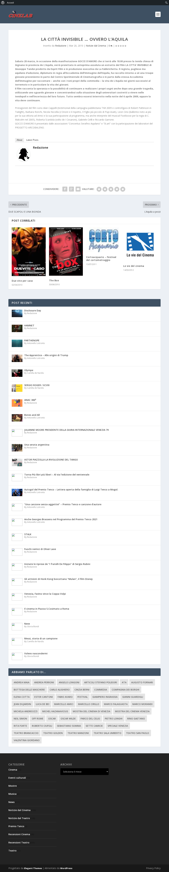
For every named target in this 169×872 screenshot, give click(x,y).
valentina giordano (27, 740)
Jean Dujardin (22, 704)
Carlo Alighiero (60, 689)
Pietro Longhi (113, 718)
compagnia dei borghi (125, 689)
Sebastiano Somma (69, 725)
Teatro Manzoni (78, 733)
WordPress (66, 868)
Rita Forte (20, 725)
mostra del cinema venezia (132, 711)
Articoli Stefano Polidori (100, 682)
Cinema (12, 769)
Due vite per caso (22, 280)
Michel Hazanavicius (55, 711)
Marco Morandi (142, 704)
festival (82, 696)
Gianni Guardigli (132, 696)
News (11, 802)
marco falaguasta (116, 704)
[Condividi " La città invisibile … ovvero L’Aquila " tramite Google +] (71, 189)
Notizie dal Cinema (96, 45)
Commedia (100, 689)
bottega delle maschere (29, 689)
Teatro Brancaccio (26, 733)
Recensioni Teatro (18, 842)
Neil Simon (20, 718)
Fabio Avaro (65, 696)
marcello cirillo (88, 704)
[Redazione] (23, 160)
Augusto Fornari (142, 682)
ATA (124, 682)
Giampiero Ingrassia (105, 696)
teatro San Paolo (137, 733)
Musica (12, 793)
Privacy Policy (153, 868)
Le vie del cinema (133, 265)
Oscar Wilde (68, 718)
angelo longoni (69, 682)
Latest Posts (32, 140)
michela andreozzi (25, 711)
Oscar (52, 718)
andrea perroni (44, 682)
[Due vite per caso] (29, 251)
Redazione (60, 45)
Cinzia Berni (81, 689)
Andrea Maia (21, 682)
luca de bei (42, 704)
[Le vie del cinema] (140, 244)
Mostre (12, 785)
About (19, 140)
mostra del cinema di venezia (91, 711)
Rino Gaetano (136, 718)
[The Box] (66, 251)
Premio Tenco (16, 826)
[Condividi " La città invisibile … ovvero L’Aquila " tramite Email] (78, 189)
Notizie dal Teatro (19, 818)
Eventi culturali (17, 777)
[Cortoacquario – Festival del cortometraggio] (103, 239)
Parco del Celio (90, 718)
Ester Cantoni (43, 696)
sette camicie (94, 725)
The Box (54, 280)
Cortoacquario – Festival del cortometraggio (101, 258)
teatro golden (53, 733)
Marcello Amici (63, 704)
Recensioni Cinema (19, 834)
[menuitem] (3, 2)
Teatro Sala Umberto (107, 733)
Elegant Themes (33, 868)
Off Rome (37, 718)
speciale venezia (118, 725)
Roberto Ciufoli (42, 725)
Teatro (12, 850)
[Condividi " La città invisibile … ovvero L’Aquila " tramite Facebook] (65, 189)
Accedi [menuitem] (10, 2)
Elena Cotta (22, 696)
